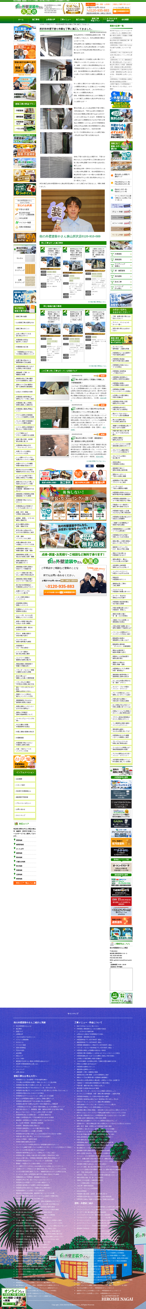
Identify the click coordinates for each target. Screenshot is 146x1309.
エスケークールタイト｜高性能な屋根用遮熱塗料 (92, 1225)
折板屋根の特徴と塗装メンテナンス (22, 604)
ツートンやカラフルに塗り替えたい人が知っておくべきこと (123, 198)
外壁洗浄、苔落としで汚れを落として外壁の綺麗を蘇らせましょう (97, 1175)
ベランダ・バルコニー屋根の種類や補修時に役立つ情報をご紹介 (36, 1228)
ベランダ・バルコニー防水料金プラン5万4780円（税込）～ (95, 1047)
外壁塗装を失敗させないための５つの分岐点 (30, 1093)
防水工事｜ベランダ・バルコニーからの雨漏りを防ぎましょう (96, 1091)
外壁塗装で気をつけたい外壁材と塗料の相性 (24, 744)
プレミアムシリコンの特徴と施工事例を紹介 (120, 742)
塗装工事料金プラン (95, 20)
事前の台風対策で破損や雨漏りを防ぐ (119, 651)
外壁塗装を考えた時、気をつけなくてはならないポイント (34, 1180)
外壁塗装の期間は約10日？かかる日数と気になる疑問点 (33, 1101)
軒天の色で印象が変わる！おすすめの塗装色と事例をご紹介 (95, 1134)
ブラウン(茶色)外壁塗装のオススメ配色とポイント (121, 718)
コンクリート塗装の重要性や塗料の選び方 (23, 659)
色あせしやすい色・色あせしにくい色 (121, 190)
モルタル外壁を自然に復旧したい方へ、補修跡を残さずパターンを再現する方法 (41, 1171)
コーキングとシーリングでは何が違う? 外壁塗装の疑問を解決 (35, 1207)
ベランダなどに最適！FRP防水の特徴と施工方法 (25, 683)
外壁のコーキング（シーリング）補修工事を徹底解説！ (94, 1102)
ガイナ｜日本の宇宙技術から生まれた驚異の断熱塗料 (93, 1242)
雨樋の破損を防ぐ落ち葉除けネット (22, 561)
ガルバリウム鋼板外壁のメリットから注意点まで (121, 451)
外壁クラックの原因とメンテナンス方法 (23, 452)
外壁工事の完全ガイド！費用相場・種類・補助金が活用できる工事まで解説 (39, 1109)
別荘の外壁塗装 (82, 1191)
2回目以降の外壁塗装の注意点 (119, 463)
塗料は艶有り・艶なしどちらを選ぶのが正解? (120, 560)
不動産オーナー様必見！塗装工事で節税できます (121, 505)
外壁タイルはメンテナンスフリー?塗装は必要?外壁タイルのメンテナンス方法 (101, 1112)
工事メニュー (65, 20)
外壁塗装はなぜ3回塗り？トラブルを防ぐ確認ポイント (33, 1182)
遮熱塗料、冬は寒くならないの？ (87, 1263)
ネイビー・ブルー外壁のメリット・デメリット (121, 688)
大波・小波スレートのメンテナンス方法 (23, 750)
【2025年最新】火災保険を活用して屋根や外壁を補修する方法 (96, 1061)
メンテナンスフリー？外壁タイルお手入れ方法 (121, 572)
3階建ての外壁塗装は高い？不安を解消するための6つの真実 (35, 1117)
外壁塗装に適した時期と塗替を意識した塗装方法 (24, 404)
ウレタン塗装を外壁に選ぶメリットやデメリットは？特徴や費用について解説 (101, 1255)
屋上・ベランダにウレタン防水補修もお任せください (25, 689)
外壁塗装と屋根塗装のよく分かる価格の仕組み (91, 1029)
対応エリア (19, 1056)
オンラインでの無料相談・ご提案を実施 (121, 348)
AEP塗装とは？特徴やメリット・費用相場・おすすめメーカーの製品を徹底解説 (102, 1261)
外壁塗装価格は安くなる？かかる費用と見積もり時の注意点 (95, 1056)
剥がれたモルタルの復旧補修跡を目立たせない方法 (25, 470)
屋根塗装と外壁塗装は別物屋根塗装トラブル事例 (25, 495)
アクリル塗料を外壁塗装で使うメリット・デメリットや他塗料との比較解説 (100, 1253)
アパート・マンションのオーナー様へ (121, 323)
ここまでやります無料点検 (110, 20)
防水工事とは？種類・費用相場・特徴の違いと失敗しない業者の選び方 (38, 1231)
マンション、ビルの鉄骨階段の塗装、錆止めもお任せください (96, 1156)
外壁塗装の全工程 (22, 347)
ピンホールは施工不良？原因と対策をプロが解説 (24, 476)
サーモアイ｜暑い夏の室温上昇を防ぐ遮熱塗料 (91, 1212)
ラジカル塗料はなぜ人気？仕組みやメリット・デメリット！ (35, 1293)
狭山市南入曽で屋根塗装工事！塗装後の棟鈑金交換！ (121, 42)
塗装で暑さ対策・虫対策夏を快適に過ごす (24, 440)
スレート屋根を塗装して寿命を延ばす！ (89, 1183)
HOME (42, 24)
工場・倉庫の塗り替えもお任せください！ (122, 317)
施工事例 (35, 20)
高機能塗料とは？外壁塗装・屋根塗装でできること (25, 488)
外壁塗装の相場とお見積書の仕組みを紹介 (121, 384)
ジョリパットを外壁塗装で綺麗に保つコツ (122, 590)
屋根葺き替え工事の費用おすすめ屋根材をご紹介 (24, 379)
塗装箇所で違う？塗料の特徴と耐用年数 (120, 469)
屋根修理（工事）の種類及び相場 (23, 373)
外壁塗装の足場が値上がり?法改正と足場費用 (122, 518)
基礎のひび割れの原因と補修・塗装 (119, 663)
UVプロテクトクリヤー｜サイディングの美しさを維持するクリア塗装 (98, 1236)
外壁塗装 (24, 110)
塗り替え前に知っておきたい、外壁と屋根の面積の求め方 (34, 1212)
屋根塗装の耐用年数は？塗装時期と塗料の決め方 (121, 675)
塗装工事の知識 (21, 316)
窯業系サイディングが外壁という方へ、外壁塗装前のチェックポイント (99, 1290)
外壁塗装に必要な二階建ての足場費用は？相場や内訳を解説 (95, 1199)
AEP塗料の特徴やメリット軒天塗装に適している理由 (122, 760)
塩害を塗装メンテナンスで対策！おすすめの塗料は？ (32, 1244)
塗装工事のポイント (23, 328)
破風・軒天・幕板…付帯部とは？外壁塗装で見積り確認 (94, 1126)
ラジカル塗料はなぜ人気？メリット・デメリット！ (122, 754)
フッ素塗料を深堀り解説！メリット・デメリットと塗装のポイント (37, 1288)
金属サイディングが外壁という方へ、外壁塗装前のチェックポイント (98, 1293)
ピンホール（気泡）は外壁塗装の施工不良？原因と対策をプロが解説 (37, 1174)
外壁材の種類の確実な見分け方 (118, 439)
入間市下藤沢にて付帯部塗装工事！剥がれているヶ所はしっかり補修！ (121, 86)
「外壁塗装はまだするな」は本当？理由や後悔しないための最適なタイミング (40, 1106)
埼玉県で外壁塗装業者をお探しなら (27, 1064)
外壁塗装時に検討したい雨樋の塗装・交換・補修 (24, 549)
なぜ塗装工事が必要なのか (25, 322)
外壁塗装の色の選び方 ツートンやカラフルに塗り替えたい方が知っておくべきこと (42, 1090)
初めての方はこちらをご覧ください (88, 1026)
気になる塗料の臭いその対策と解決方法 (119, 420)
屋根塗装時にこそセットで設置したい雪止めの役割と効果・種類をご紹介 (100, 1145)
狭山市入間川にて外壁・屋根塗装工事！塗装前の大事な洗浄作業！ (121, 66)
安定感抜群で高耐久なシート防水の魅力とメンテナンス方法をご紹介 (37, 1239)
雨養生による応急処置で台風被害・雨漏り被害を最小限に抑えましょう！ (39, 1258)
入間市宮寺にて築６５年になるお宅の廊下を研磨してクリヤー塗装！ (121, 47)
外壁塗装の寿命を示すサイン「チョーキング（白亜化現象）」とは (37, 1161)
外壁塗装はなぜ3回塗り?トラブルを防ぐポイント (24, 507)
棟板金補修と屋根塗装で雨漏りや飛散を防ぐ (24, 665)
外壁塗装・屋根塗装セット (24, 122)
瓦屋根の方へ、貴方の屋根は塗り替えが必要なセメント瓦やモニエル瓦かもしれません (104, 1123)
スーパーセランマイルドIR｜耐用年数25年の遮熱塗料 (93, 1215)
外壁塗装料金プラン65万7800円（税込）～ (90, 1039)
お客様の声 (50, 20)
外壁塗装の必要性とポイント (86, 1066)
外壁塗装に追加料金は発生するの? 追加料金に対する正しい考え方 (97, 1099)
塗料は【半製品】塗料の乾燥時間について (24, 713)
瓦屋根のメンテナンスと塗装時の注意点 (24, 610)
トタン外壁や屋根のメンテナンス (23, 598)
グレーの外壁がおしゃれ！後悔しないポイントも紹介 (122, 694)
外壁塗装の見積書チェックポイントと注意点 (122, 390)
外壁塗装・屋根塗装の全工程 (86, 1037)
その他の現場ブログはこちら (96, 461)
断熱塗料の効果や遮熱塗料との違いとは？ (121, 639)
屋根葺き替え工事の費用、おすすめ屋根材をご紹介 (93, 1075)
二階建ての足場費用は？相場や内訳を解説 (121, 524)
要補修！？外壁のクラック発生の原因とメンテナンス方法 (34, 1163)
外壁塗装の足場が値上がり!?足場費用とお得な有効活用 (94, 1196)
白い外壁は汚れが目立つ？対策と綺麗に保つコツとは (122, 706)
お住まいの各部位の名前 (24, 392)
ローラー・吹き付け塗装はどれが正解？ (119, 597)
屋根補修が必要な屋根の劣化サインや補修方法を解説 (93, 1150)
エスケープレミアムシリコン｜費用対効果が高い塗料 (93, 1223)
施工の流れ (80, 20)
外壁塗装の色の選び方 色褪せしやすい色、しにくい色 (33, 1085)
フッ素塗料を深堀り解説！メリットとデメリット (122, 724)
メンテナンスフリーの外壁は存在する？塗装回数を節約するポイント (37, 1144)
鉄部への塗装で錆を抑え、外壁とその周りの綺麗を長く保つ (95, 1153)
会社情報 (19, 1053)
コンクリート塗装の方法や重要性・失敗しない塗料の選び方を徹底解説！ (100, 1169)
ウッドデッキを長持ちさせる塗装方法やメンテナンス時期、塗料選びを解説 (100, 1161)
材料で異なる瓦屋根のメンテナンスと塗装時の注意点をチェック (97, 1121)
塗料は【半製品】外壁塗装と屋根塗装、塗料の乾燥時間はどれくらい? (38, 1201)
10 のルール (20, 1042)
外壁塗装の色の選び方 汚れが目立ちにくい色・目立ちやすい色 (35, 1087)
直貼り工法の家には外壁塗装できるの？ (119, 554)
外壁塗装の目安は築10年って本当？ (22, 341)
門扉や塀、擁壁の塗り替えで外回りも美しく (91, 1085)
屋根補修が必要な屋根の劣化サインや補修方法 (24, 568)
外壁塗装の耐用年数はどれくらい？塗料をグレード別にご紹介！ (36, 1152)
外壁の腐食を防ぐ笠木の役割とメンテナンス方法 (25, 543)
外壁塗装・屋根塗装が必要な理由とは (28, 1125)
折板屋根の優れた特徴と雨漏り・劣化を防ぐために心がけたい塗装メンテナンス (102, 1110)
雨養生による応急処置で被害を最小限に (121, 657)
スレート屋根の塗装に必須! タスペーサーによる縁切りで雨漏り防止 (37, 1196)
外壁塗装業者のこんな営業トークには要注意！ (122, 530)
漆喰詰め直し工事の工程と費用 (119, 584)
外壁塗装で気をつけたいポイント (24, 501)
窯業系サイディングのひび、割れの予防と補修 (121, 548)
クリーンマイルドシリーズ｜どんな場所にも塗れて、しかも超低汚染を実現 (100, 1244)
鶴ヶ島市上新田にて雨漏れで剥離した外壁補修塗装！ (121, 37)
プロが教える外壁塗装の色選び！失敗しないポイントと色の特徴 (36, 1082)
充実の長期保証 (21, 1047)
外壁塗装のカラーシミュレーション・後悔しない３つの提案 (35, 1096)
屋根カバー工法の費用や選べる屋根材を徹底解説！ (93, 1077)
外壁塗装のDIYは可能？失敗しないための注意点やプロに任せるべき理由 (38, 1134)
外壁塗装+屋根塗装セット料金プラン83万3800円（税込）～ (95, 1045)
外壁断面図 (20, 738)
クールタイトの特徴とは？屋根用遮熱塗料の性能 (122, 748)
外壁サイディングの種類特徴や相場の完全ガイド (24, 464)
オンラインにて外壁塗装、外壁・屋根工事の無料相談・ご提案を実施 (98, 1093)
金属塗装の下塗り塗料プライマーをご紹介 (120, 481)
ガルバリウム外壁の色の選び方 (119, 457)
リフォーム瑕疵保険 (22, 1039)
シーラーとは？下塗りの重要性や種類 (120, 487)
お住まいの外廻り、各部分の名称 (26, 1139)
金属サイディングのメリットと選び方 (23, 592)
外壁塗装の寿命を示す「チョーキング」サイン (24, 446)
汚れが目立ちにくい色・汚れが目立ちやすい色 (123, 183)
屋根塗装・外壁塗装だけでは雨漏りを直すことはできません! (35, 1120)
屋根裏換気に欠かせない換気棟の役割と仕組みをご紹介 (33, 1242)
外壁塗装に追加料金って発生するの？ (119, 372)
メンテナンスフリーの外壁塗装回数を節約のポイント (122, 445)
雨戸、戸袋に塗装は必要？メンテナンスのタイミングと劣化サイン (97, 1172)
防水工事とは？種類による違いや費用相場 (25, 677)
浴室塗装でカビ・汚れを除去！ (23, 646)
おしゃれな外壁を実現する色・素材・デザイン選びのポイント (35, 1269)
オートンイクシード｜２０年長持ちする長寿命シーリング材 (95, 1247)
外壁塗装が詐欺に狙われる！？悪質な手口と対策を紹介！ (34, 1188)
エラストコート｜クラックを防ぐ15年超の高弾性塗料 (93, 1234)
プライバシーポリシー (23, 803)
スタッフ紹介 (20, 785)
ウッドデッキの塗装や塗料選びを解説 (23, 640)
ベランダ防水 (24, 128)
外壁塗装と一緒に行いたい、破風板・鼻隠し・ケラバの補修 (95, 1129)
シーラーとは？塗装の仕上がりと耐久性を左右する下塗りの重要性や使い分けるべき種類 (104, 1280)
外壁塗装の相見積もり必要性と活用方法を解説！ (122, 378)
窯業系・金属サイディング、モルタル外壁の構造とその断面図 (35, 1215)
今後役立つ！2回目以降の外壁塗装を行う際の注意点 (93, 1083)
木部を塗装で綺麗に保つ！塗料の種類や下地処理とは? (122, 627)
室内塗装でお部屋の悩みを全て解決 (88, 1088)
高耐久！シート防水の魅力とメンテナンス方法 (24, 695)
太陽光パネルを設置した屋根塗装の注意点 (121, 621)
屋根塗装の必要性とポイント (86, 1069)
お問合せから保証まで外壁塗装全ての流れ (90, 1034)
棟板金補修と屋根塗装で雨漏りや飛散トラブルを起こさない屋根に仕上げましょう (41, 1225)
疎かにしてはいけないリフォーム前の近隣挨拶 (121, 414)
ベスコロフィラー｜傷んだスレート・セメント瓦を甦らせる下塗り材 (98, 1217)
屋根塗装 (24, 116)
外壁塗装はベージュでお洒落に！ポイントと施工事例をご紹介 (35, 1282)
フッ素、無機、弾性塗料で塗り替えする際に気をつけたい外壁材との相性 (39, 1220)
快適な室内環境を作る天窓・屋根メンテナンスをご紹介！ (95, 1137)
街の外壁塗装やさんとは (23, 1026)
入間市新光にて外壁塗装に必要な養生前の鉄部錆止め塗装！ (121, 80)
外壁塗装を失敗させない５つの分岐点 (121, 366)
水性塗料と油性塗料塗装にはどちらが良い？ (121, 566)
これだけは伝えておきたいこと (25, 1037)
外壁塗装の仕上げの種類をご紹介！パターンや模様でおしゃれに (36, 1296)
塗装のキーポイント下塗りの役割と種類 (119, 475)
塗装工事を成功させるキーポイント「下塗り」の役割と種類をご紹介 (98, 1282)
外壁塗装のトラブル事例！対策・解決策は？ (122, 669)
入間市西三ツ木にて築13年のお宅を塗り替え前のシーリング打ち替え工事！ (121, 55)
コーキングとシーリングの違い (25, 719)
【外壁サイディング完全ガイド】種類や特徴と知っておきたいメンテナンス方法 (41, 1169)
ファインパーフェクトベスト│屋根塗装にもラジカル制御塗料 (96, 1209)
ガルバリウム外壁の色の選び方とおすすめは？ (30, 1150)
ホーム (21, 20)
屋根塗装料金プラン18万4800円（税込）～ (90, 1042)
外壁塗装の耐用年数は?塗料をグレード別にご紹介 (25, 398)
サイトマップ (20, 815)
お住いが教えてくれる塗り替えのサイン (23, 334)
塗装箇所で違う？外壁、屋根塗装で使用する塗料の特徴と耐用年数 (97, 1266)
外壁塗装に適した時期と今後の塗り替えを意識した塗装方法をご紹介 (37, 1155)
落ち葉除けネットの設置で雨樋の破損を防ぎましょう (93, 1148)
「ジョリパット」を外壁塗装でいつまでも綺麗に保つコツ (34, 1217)
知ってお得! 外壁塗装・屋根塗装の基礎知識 (29, 1123)
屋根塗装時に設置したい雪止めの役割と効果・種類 (25, 555)
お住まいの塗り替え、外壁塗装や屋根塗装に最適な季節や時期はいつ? (38, 1158)
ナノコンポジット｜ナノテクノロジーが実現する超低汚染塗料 (96, 1231)
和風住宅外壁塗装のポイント (119, 578)
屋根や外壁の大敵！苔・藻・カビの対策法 (120, 615)
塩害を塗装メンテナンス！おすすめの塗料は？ (25, 707)
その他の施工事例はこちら (97, 302)
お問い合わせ (20, 809)
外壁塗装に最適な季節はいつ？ (24, 410)
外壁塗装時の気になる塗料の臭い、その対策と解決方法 (33, 1115)
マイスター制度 (21, 1045)
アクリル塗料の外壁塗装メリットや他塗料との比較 (25, 416)
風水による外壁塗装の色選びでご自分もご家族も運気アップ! (35, 1098)
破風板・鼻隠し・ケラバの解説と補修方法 (25, 519)
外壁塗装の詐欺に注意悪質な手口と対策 (120, 402)
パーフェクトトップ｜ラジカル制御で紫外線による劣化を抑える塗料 (98, 1207)
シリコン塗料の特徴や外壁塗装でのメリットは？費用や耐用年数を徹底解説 (100, 1250)
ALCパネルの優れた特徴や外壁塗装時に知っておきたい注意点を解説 (37, 1209)
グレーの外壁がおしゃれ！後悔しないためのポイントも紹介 (35, 1274)
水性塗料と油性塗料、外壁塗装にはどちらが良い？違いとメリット (97, 1274)
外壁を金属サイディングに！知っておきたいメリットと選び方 (96, 1104)
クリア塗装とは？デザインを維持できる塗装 (25, 434)
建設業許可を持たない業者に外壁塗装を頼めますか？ (32, 1061)
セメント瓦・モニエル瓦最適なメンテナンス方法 (24, 616)
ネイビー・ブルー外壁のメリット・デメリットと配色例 (33, 1271)
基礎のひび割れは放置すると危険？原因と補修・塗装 (32, 1261)
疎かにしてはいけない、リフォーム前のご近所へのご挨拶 (34, 1112)
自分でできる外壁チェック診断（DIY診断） (29, 1131)
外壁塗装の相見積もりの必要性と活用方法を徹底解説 (32, 1185)
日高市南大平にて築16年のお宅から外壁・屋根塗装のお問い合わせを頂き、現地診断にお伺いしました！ (121, 73)
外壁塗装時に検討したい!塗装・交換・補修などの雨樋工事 (95, 1142)
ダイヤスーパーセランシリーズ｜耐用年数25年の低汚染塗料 (96, 1220)
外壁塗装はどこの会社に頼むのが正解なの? (29, 1198)
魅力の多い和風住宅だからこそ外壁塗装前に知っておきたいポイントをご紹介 (101, 1115)
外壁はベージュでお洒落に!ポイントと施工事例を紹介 (122, 712)
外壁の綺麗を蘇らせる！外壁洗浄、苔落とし (121, 609)
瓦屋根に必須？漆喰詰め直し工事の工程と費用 (91, 1118)
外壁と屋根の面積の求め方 (25, 731)
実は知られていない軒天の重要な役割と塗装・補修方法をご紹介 (97, 1131)
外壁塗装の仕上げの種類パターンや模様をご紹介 (121, 736)
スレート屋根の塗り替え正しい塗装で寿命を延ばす (25, 574)
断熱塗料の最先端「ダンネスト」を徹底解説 (122, 645)
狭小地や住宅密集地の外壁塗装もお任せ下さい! (24, 586)
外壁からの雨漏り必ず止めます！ (87, 1064)
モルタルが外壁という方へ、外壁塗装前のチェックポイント (95, 1288)
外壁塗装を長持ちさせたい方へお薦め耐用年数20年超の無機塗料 (97, 1277)
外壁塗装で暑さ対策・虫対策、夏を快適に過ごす (92, 1194)
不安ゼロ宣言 (20, 1050)
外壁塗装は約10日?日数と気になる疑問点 (120, 408)
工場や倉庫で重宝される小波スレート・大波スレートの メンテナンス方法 (39, 1223)
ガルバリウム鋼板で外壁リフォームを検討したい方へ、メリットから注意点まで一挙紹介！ (44, 1147)
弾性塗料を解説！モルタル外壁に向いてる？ (122, 730)
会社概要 (125, 20)
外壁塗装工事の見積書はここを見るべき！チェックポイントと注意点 (98, 1053)
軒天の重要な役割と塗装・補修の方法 (23, 525)
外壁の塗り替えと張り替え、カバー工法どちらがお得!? (33, 1136)
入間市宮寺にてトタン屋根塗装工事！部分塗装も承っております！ (121, 61)
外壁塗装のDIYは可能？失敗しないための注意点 (121, 536)
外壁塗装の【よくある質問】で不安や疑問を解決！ (32, 1079)
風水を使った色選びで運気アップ (122, 175)
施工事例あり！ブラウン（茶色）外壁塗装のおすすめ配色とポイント (37, 1285)
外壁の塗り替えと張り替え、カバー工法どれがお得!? (121, 432)
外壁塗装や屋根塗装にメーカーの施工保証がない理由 (122, 499)
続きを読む (100, 456)
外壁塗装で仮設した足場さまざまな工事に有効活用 (122, 512)
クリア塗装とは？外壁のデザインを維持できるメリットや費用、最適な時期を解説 (102, 1258)
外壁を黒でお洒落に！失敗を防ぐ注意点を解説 (121, 700)
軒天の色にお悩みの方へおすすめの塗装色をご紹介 (25, 531)
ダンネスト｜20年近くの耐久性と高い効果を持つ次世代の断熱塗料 (98, 1239)
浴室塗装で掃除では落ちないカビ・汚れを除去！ (92, 1164)
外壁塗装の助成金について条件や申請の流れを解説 (93, 1096)
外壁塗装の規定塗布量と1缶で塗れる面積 (121, 603)
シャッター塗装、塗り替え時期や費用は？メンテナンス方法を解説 (97, 1167)
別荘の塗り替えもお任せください (122, 329)
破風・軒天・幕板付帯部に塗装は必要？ (23, 513)
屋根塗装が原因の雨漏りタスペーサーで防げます (24, 580)
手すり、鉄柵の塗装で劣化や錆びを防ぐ (23, 634)
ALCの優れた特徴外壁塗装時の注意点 (23, 725)
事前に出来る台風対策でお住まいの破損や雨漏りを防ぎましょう (36, 1255)
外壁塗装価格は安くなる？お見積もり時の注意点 (25, 367)
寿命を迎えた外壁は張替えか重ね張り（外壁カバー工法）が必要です (98, 1080)
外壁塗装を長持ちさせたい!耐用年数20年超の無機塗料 (122, 493)
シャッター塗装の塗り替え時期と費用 (23, 653)
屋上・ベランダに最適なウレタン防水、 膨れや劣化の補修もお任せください (40, 1236)
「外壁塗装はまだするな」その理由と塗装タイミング (25, 353)
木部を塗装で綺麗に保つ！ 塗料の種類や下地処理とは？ (33, 1247)
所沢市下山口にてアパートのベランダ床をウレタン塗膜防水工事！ (121, 32)
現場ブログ (50, 24)
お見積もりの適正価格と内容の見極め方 (121, 396)
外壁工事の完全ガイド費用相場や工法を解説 (23, 361)
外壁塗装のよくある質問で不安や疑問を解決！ (122, 354)
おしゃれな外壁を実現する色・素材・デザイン (122, 682)
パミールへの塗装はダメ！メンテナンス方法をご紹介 (122, 633)
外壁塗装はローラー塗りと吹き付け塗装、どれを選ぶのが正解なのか (37, 1204)
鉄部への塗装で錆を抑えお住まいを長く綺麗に (24, 622)
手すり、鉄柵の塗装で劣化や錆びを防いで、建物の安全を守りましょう (99, 1158)
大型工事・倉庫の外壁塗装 (85, 1185)
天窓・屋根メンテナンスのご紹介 (23, 537)
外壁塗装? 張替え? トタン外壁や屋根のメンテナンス (93, 1107)
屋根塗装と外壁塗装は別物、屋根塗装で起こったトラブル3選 (35, 1193)
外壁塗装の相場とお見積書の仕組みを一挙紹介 (91, 1050)
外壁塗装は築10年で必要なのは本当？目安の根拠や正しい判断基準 (37, 1104)
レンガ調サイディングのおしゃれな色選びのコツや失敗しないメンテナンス (39, 1166)
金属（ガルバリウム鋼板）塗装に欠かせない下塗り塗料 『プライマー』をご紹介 (102, 1285)
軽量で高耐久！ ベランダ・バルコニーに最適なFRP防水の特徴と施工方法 (39, 1234)
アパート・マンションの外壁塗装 (87, 1188)
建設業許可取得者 (22, 797)
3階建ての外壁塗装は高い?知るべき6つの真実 (122, 427)
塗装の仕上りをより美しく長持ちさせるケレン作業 (25, 483)
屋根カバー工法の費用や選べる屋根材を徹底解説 (24, 385)
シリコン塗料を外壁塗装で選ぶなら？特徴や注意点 (25, 428)
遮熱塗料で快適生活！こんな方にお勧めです (91, 1228)
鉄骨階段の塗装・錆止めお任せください (24, 628)
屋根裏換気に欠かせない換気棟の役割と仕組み (24, 701)
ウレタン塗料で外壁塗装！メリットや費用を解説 (25, 422)
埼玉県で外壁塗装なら (23, 791)
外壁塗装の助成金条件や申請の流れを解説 (121, 360)
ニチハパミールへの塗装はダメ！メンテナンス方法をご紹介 (35, 1250)
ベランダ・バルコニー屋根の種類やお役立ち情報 (25, 671)
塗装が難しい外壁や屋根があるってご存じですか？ (122, 542)
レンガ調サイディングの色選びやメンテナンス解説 (25, 458)
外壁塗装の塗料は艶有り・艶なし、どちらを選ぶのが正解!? (95, 1271)
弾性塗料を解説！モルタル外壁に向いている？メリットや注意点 (36, 1290)
